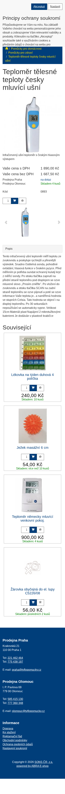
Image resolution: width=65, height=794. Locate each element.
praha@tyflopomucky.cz (26, 669)
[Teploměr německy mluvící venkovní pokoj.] (32, 495)
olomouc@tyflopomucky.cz (28, 711)
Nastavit (55, 6)
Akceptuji (39, 6)
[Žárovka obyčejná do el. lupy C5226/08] (32, 567)
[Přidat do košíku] (14, 201)
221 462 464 (15, 657)
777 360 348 (15, 703)
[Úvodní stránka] (6, 48)
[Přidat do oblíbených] (22, 201)
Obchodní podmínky (15, 740)
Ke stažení (9, 732)
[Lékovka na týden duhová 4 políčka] (32, 353)
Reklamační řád (12, 736)
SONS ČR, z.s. (43, 762)
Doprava (8, 728)
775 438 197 (15, 661)
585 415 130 (15, 699)
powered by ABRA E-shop (32, 766)
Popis (8, 248)
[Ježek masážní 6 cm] (32, 426)
